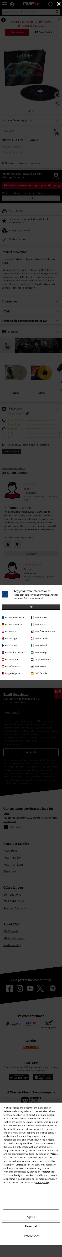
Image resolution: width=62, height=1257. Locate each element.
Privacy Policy (42, 1182)
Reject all (31, 1226)
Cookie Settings (26, 1178)
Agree (31, 1217)
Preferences (31, 1236)
